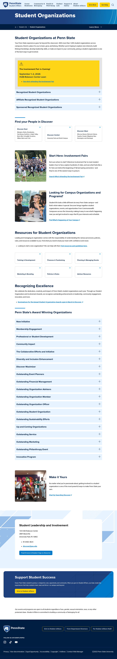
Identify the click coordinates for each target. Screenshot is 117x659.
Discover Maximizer (26, 367)
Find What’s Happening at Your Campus (63, 220)
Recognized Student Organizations (33, 92)
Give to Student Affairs (25, 591)
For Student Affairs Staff (102, 629)
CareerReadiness (28, 5)
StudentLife (59, 5)
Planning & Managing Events (88, 260)
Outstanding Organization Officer (32, 404)
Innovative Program (26, 457)
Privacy (6, 652)
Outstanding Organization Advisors (33, 389)
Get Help (105, 5)
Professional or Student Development (34, 337)
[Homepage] (16, 27)
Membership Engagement (29, 329)
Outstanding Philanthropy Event (32, 449)
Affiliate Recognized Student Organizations (37, 100)
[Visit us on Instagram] (5, 642)
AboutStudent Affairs (79, 5)
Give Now (92, 5)
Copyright (54, 652)
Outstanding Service (26, 434)
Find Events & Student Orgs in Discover (36, 553)
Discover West (87, 134)
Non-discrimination (17, 652)
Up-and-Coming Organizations (31, 427)
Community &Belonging (39, 5)
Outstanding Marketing (27, 442)
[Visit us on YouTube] (16, 642)
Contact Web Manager (75, 652)
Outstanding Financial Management (34, 382)
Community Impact (25, 344)
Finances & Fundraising (56, 260)
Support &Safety (68, 5)
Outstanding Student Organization (33, 412)
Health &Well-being (50, 5)
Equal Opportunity (32, 652)
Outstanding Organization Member (33, 397)
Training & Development (26, 260)
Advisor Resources (84, 274)
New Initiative (23, 322)
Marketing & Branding (25, 274)
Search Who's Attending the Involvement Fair (66, 177)
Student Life (23, 27)
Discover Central (57, 136)
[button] (112, 5)
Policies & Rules (53, 274)
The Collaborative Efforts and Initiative (35, 352)
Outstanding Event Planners (30, 374)
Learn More (94, 27)
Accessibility (44, 652)
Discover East (27, 133)
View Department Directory (77, 629)
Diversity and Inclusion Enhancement (34, 359)
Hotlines (63, 652)
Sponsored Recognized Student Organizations (39, 107)
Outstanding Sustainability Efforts (33, 419)
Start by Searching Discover (59, 495)
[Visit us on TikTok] (10, 642)
